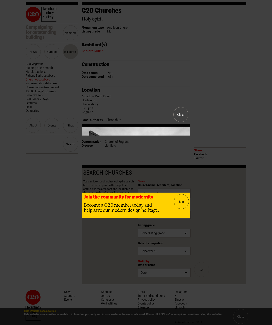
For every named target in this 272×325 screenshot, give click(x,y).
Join (181, 201)
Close (180, 114)
